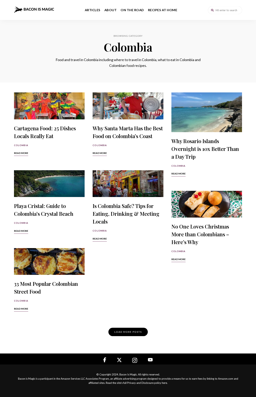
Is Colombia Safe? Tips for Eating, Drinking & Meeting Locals (126, 213)
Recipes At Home (162, 10)
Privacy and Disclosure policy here (147, 382)
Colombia (21, 145)
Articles (92, 10)
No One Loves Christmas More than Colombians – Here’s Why (200, 234)
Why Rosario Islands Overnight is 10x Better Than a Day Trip (205, 149)
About (110, 10)
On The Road (132, 10)
